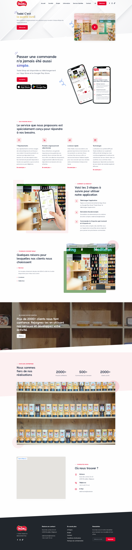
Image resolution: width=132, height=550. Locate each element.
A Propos (69, 530)
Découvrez (22, 27)
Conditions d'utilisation (74, 538)
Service (20, 268)
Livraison (21, 277)
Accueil (43, 3)
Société (50, 3)
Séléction (21, 281)
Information (66, 3)
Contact (88, 3)
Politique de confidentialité (75, 541)
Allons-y (21, 336)
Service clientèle (78, 3)
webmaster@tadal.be (86, 491)
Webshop (102, 3)
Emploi (58, 3)
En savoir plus (21, 167)
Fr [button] (95, 3)
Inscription (22, 79)
